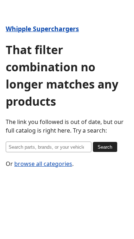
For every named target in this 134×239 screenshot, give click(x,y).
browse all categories (43, 164)
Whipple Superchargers (42, 28)
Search (105, 147)
